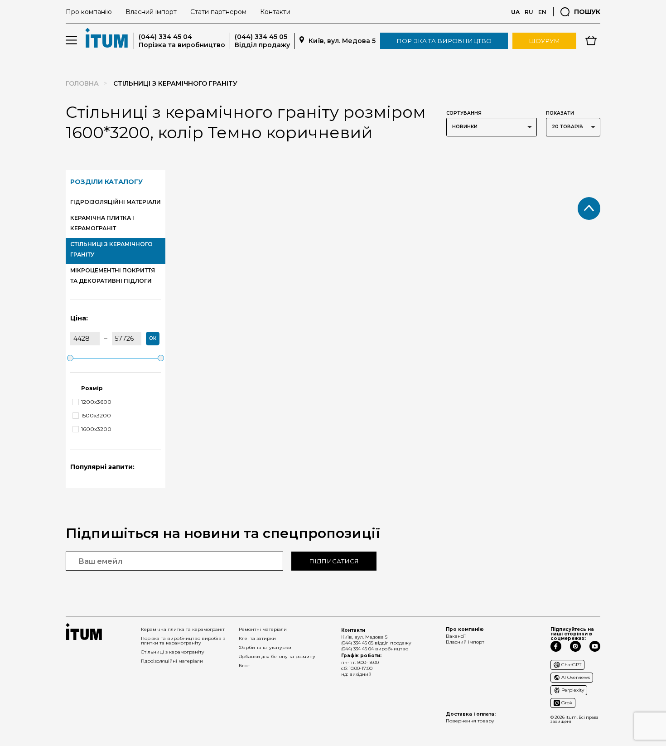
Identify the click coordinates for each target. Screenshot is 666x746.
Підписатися (334, 561)
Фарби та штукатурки (265, 647)
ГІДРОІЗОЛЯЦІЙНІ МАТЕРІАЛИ (115, 202)
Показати (560, 113)
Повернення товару (470, 721)
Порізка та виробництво (444, 40)
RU (529, 12)
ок (152, 338)
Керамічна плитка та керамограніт (183, 629)
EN (542, 12)
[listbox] (491, 127)
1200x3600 (96, 402)
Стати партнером (218, 12)
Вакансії (456, 636)
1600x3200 (96, 429)
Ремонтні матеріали (263, 629)
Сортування (464, 113)
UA (515, 12)
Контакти (275, 12)
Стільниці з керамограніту (172, 652)
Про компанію (89, 12)
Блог (244, 665)
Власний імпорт (151, 12)
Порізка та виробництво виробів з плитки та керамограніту (183, 640)
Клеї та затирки (257, 638)
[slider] (70, 358)
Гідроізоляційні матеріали (172, 661)
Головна (82, 83)
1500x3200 (96, 415)
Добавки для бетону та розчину (277, 656)
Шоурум (544, 40)
